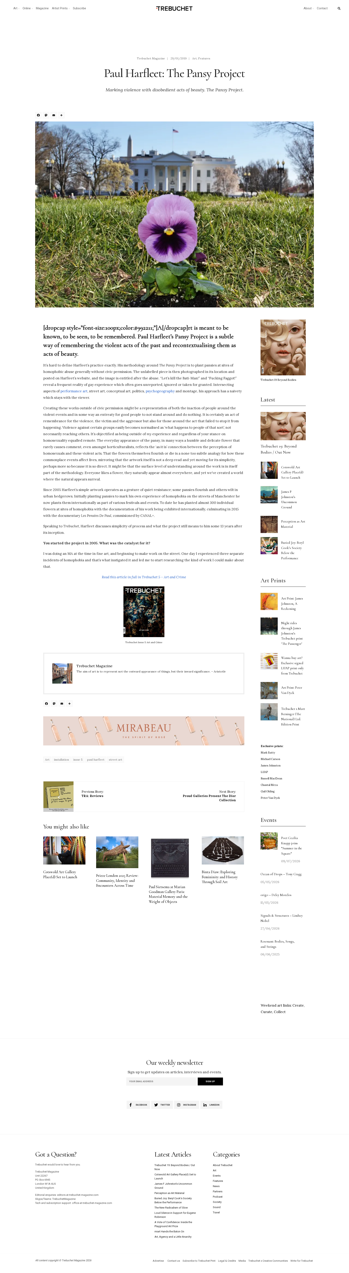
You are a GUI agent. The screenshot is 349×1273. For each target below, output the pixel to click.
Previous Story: (93, 794)
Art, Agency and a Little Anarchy (173, 1236)
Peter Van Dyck (270, 798)
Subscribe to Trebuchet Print (199, 1260)
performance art (73, 391)
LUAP (264, 772)
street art (115, 759)
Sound (217, 1207)
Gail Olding (268, 791)
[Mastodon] (46, 115)
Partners (217, 1191)
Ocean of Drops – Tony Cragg (281, 874)
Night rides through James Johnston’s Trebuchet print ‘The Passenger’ (292, 633)
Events (217, 1175)
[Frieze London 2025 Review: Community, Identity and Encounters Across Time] (117, 852)
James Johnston (271, 765)
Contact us (173, 1260)
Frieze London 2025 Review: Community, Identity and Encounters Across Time (117, 880)
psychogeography (160, 391)
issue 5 (78, 759)
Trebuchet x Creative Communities (268, 1260)
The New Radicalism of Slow (171, 1207)
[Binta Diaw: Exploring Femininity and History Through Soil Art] (223, 850)
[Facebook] (39, 115)
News (216, 1186)
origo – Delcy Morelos (276, 895)
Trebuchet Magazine (151, 58)
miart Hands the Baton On (169, 1231)
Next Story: (209, 796)
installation (61, 759)
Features (204, 58)
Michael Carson (270, 759)
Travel (216, 1212)
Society (217, 1201)
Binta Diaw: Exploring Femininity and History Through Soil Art (220, 877)
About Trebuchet (222, 1165)
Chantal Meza (269, 785)
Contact (322, 8)
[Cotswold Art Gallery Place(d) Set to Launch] (64, 850)
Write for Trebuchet (301, 1260)
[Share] (62, 115)
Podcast (218, 1196)
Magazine (42, 8)
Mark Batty (268, 752)
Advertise (158, 1260)
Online (27, 8)
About (308, 8)
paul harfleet (95, 759)
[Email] (54, 115)
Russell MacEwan (271, 778)
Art (15, 8)
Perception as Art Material (169, 1193)
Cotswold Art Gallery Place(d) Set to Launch (292, 472)
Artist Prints (60, 8)
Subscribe (79, 8)
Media (242, 1260)
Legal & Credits (227, 1260)
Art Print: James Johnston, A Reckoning (292, 603)
